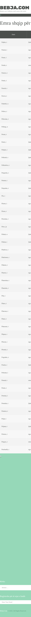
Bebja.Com (3, 611)
